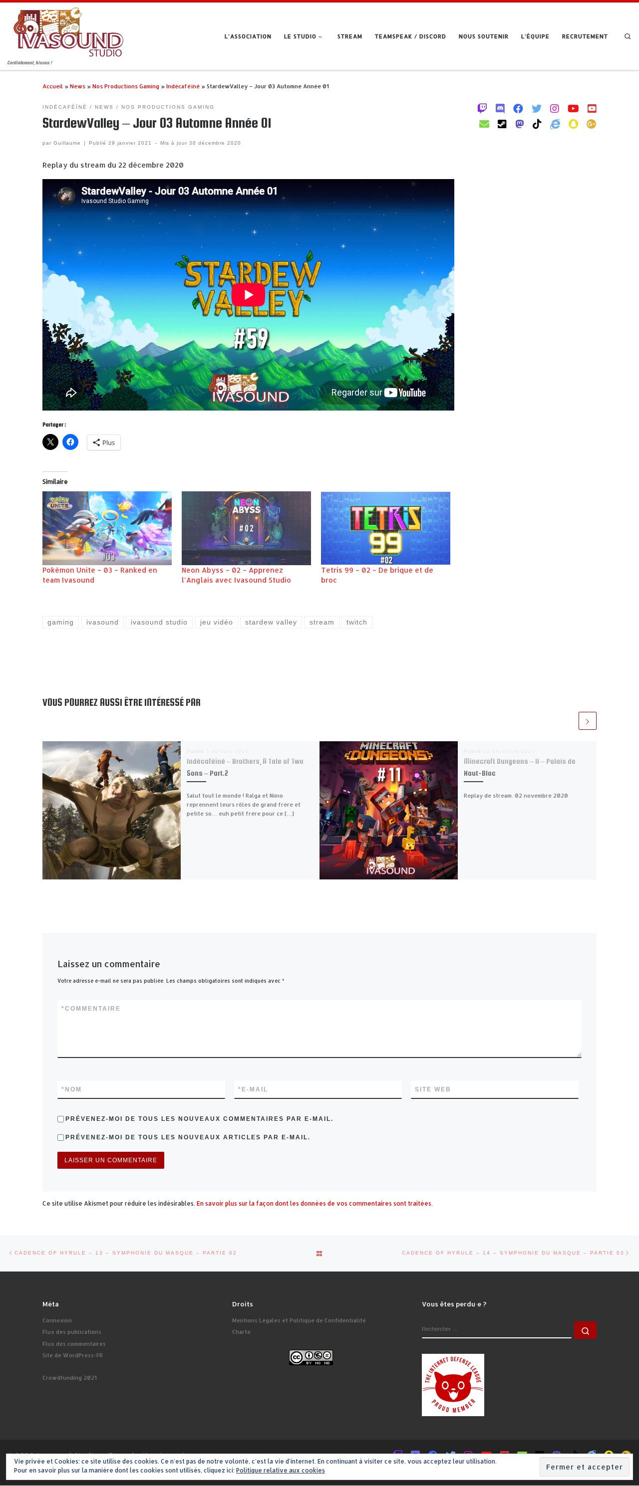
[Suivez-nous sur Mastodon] (519, 123)
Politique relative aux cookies (280, 1470)
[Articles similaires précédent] (568, 721)
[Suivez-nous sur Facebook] (518, 108)
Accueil (52, 86)
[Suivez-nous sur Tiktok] (537, 123)
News (77, 86)
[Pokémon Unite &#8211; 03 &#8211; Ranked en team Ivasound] (107, 528)
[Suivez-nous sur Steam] (502, 123)
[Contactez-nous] (484, 123)
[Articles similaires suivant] (588, 721)
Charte (241, 1331)
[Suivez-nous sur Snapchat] (573, 123)
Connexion (57, 1320)
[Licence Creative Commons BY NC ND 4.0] (311, 1356)
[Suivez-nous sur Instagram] (554, 108)
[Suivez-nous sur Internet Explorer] (555, 123)
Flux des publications (71, 1331)
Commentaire (91, 1008)
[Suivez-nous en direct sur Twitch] (482, 108)
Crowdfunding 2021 (69, 1377)
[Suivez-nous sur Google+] (592, 123)
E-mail (253, 1089)
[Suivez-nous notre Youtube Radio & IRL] (592, 108)
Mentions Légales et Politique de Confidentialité (299, 1320)
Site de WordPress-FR (72, 1355)
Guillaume (67, 143)
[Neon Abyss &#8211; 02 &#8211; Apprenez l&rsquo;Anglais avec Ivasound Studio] (246, 528)
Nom (71, 1089)
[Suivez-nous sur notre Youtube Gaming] (573, 108)
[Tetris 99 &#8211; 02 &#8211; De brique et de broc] (385, 528)
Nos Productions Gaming (125, 86)
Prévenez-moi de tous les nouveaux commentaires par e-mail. (199, 1118)
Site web (433, 1089)
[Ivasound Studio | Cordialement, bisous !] (68, 30)
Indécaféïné (183, 86)
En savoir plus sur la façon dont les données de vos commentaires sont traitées (314, 1203)
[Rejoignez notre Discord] (500, 108)
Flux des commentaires (74, 1343)
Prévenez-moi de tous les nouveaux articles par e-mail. (188, 1137)
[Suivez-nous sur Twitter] (537, 108)
